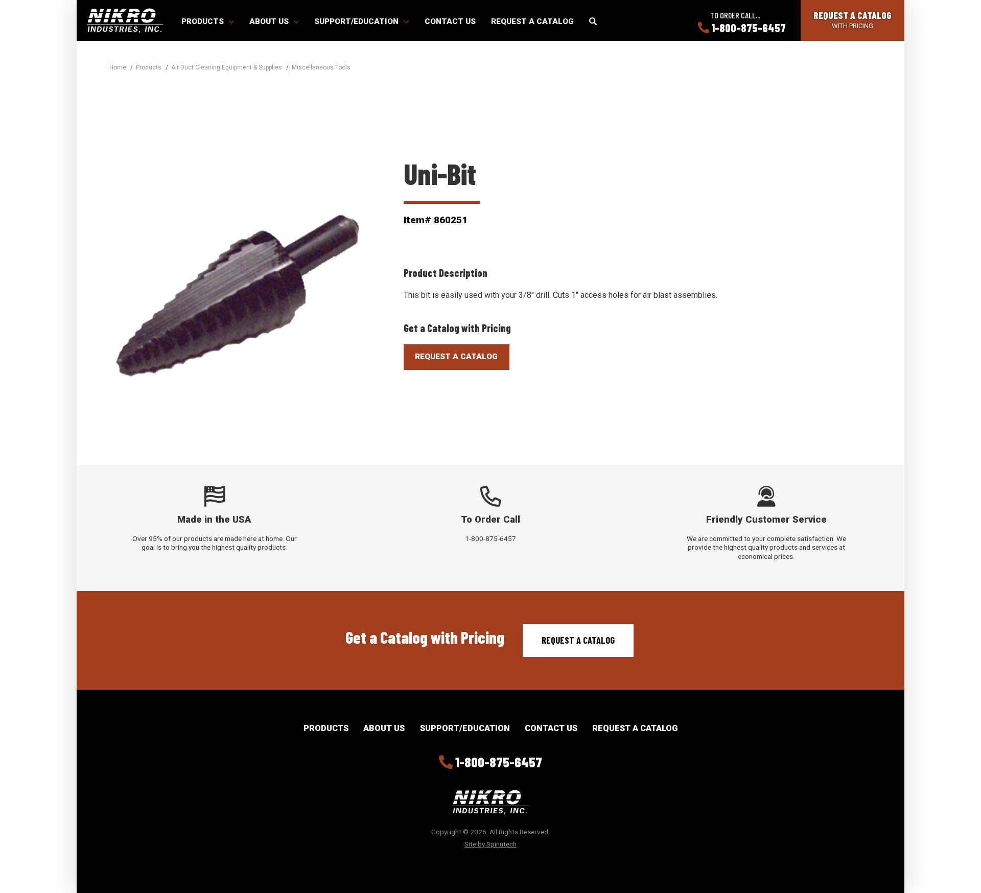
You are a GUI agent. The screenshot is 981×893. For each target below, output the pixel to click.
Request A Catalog (456, 356)
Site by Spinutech (490, 844)
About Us (270, 21)
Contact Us (450, 21)
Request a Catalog (532, 21)
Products (203, 21)
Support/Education (357, 21)
